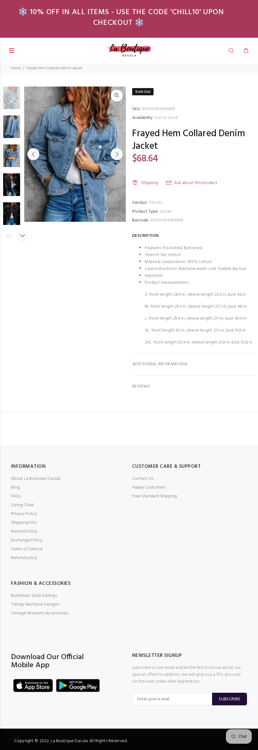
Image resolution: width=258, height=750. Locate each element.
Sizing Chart (22, 505)
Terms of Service (27, 549)
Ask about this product (195, 183)
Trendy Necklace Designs (35, 604)
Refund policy (24, 558)
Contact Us (143, 478)
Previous (33, 154)
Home (16, 68)
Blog (15, 487)
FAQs (16, 496)
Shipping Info (24, 522)
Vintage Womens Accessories (39, 613)
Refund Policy (24, 531)
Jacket (166, 211)
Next (117, 154)
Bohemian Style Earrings (34, 595)
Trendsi (155, 202)
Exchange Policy (26, 540)
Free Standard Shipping (154, 496)
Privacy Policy (24, 514)
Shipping (149, 183)
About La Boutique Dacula (35, 478)
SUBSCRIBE (229, 699)
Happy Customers (149, 487)
